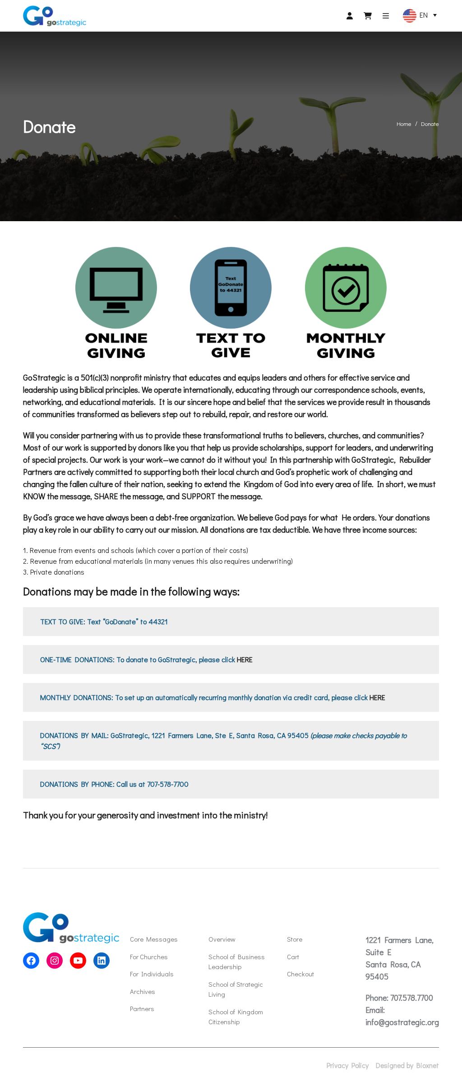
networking (42, 401)
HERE (245, 659)
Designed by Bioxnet (407, 1065)
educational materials (117, 401)
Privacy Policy (348, 1065)
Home (404, 123)
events (412, 389)
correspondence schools (355, 389)
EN (422, 14)
